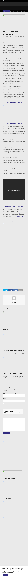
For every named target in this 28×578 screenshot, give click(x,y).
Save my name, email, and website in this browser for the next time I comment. (13, 406)
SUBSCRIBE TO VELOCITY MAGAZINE (14, 206)
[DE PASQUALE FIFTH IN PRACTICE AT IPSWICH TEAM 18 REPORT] (14, 364)
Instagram (19, 213)
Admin (15, 36)
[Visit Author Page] (14, 298)
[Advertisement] (14, 264)
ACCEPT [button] (5, 574)
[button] (5, 3)
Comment (5, 416)
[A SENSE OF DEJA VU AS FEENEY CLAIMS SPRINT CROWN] (14, 318)
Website (4, 398)
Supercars (22, 36)
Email (15, 393)
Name (4, 393)
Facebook (8, 213)
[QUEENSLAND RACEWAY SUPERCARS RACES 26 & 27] (14, 341)
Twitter (12, 213)
